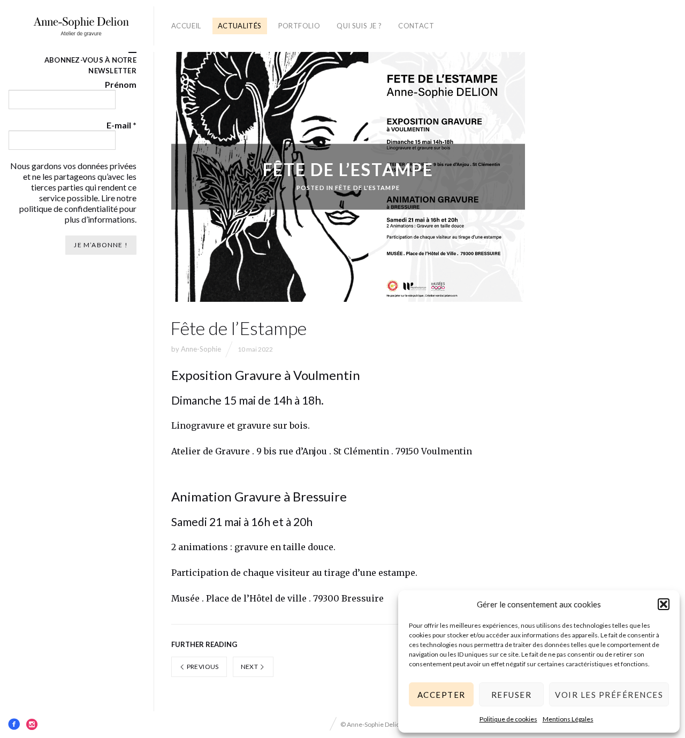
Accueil (186, 25)
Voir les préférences (609, 694)
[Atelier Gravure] (81, 26)
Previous (201, 667)
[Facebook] (14, 724)
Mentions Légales (568, 719)
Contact (416, 25)
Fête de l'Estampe (367, 187)
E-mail (121, 125)
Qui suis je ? (359, 25)
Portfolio (299, 25)
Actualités (240, 25)
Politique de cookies (508, 719)
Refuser (511, 694)
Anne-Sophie (201, 349)
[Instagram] (32, 724)
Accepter (441, 694)
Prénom (120, 84)
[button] (663, 604)
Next (250, 667)
